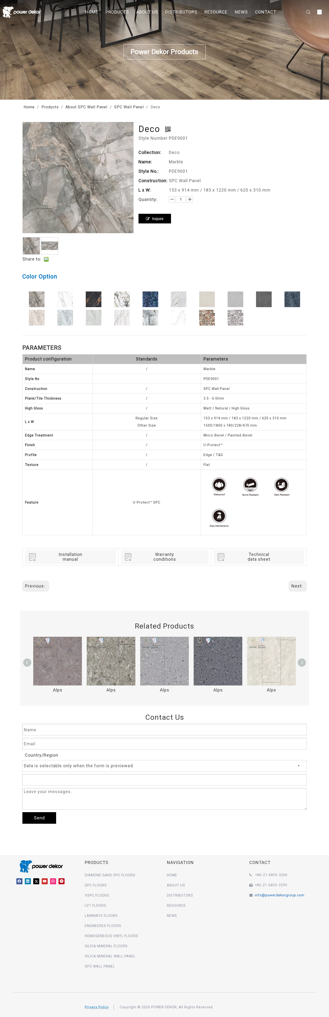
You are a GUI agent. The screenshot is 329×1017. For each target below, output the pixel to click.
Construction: (153, 180)
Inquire (158, 218)
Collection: (149, 152)
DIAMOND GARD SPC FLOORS (110, 875)
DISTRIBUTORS (181, 11)
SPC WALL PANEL (100, 966)
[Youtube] (45, 881)
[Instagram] (53, 881)
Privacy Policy (97, 1007)
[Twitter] (36, 881)
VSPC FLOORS (97, 895)
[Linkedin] (28, 881)
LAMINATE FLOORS (101, 916)
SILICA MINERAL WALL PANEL (110, 956)
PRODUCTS (117, 11)
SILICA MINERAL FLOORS (106, 946)
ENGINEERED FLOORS (103, 926)
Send (39, 817)
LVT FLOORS (95, 905)
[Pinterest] (62, 881)
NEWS (241, 11)
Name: (145, 161)
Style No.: (148, 171)
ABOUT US (147, 11)
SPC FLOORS (96, 885)
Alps (57, 689)
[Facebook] (19, 881)
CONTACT (265, 11)
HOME (91, 11)
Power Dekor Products (164, 52)
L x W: (144, 190)
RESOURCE (216, 11)
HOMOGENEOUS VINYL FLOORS (111, 936)
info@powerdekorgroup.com (279, 895)
